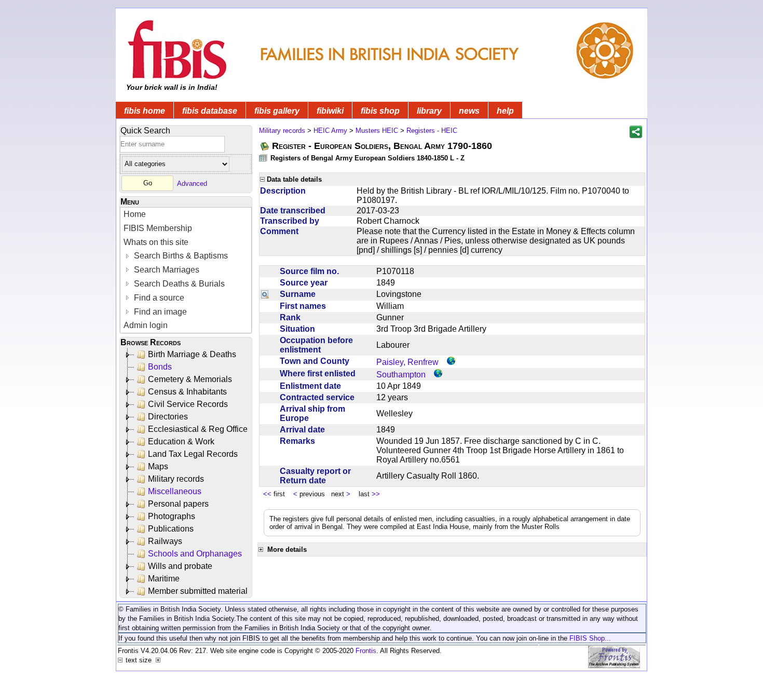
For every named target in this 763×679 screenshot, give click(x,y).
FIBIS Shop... (590, 638)
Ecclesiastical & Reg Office (198, 429)
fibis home (144, 110)
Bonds (160, 366)
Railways (165, 541)
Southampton (401, 374)
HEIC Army (330, 130)
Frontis (366, 651)
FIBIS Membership (158, 228)
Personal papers (178, 503)
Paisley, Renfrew (407, 362)
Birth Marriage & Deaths (192, 354)
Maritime (164, 578)
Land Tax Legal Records (193, 454)
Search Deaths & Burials (178, 283)
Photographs (171, 516)
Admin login (146, 325)
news (469, 110)
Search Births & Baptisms (180, 255)
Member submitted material (198, 591)
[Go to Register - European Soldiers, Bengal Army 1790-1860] (265, 146)
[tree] (186, 472)
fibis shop (380, 110)
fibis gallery (276, 110)
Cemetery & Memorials (190, 379)
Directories (168, 416)
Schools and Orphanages (195, 553)
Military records (176, 478)
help (505, 110)
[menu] (186, 270)
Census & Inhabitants (187, 391)
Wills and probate (180, 566)
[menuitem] (185, 215)
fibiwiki (330, 110)
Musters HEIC (377, 130)
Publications (171, 528)
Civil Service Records (188, 404)
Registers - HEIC (431, 130)
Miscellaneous (174, 491)
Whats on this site (156, 242)
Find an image (159, 311)
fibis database (209, 110)
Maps (158, 466)
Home (135, 214)
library (429, 110)
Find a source (158, 297)
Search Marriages (165, 269)
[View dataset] (263, 157)
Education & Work (181, 441)
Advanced (192, 183)
